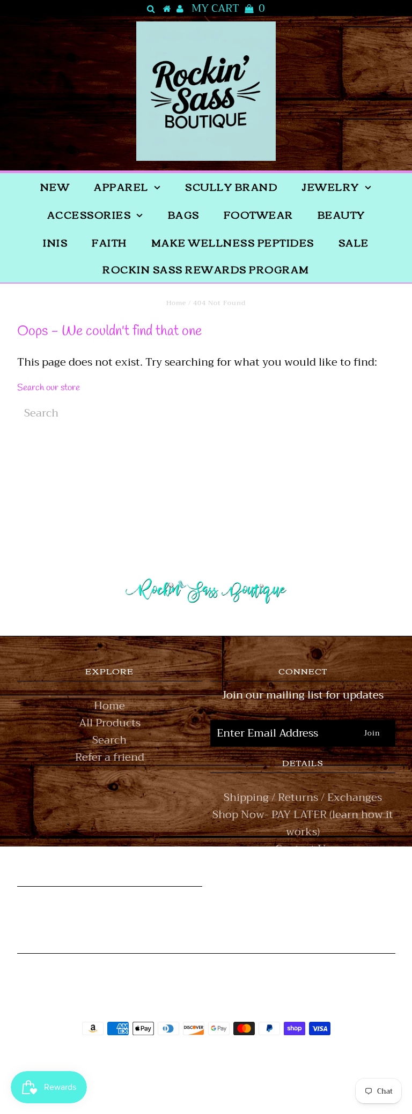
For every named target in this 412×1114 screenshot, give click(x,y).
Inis (55, 242)
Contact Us (302, 849)
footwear (258, 214)
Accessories (89, 214)
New (55, 186)
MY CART (228, 8)
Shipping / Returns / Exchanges (303, 797)
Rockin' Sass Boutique (239, 1058)
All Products (110, 723)
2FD (235, 1083)
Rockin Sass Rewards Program (206, 269)
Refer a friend (109, 757)
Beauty (341, 214)
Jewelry (330, 186)
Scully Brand (231, 186)
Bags (184, 214)
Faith (109, 242)
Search (109, 740)
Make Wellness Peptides (232, 242)
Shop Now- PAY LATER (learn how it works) (302, 823)
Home (176, 303)
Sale (354, 242)
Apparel (121, 186)
